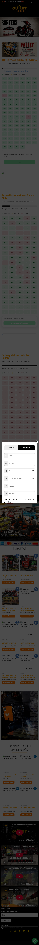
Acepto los (19, 501)
